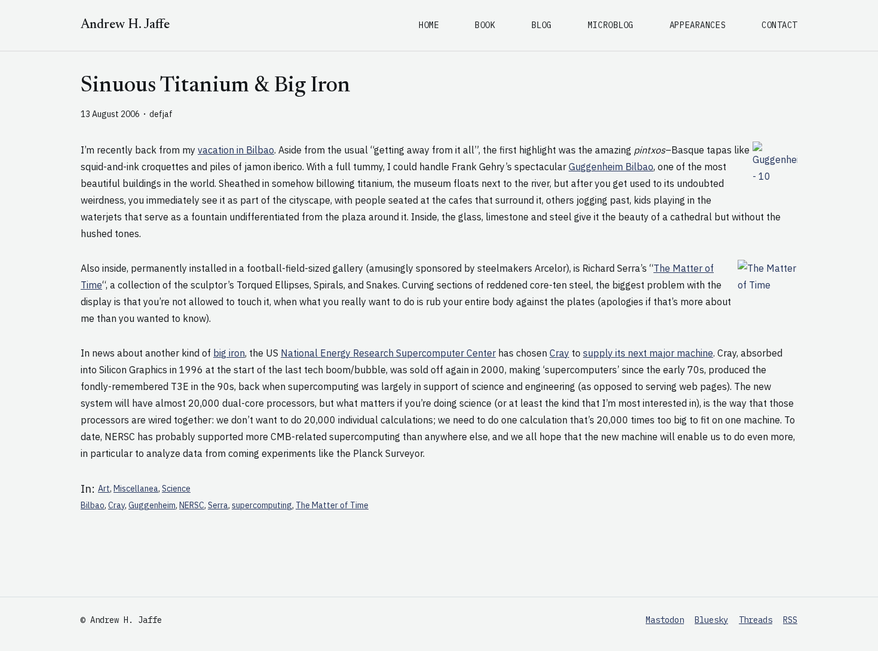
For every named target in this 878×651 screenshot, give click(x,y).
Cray (559, 353)
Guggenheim (152, 505)
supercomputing (262, 505)
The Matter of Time (332, 505)
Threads (755, 620)
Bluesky (711, 620)
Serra (218, 505)
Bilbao (93, 505)
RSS (790, 620)
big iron (229, 353)
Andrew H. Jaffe (125, 25)
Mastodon (665, 620)
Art (104, 488)
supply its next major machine (648, 353)
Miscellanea (135, 488)
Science (176, 488)
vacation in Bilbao (236, 150)
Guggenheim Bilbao (611, 167)
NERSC (191, 505)
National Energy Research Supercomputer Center (388, 353)
